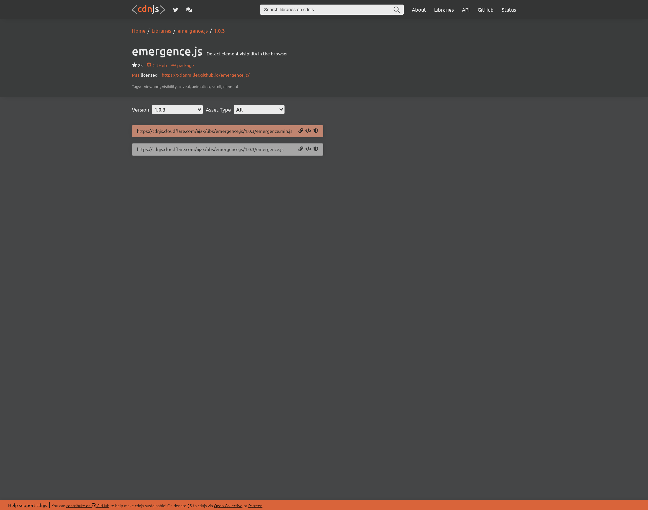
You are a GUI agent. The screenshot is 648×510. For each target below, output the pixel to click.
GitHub (486, 9)
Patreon (255, 505)
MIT (136, 74)
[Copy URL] (300, 131)
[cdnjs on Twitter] (175, 9)
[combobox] (177, 109)
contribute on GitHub (87, 505)
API (466, 9)
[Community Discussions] (189, 9)
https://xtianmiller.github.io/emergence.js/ (206, 74)
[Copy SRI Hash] (315, 131)
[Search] (397, 10)
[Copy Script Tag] (308, 131)
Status (509, 9)
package (185, 65)
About (419, 9)
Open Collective (228, 505)
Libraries (444, 9)
